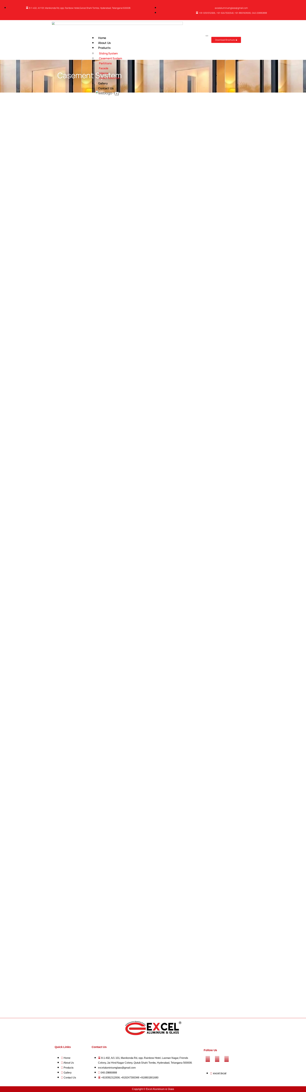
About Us (104, 43)
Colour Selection (109, 78)
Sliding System (108, 53)
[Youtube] (226, 1059)
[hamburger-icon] (207, 35)
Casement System (110, 58)
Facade (103, 68)
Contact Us (106, 88)
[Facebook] (208, 1059)
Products (104, 48)
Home (102, 38)
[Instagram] (217, 1059)
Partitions (105, 63)
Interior (104, 73)
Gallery (103, 83)
